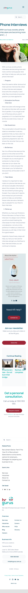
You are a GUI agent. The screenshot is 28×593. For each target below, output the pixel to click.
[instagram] (12, 579)
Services (5, 473)
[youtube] (15, 579)
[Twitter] (12, 301)
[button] (3, 369)
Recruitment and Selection (6, 39)
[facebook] (10, 579)
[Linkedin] (14, 301)
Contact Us (6, 480)
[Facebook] (2, 489)
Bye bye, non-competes (20, 371)
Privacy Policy (8, 575)
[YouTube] (5, 489)
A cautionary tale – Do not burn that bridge (7, 373)
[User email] (16, 301)
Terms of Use (15, 575)
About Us (5, 478)
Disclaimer (21, 575)
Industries (5, 475)
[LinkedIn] (9, 489)
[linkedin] (18, 579)
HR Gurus (10, 414)
